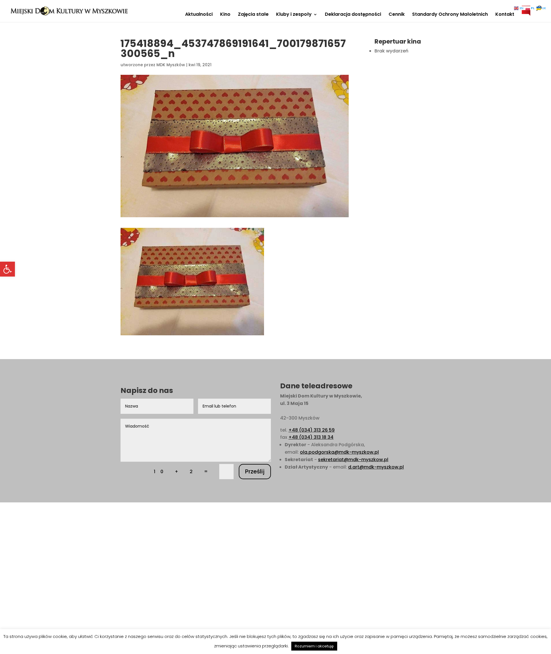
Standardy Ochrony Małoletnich (450, 14)
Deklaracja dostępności (353, 14)
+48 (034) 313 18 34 (310, 437)
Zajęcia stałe (253, 14)
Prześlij (255, 471)
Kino (225, 14)
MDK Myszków (170, 65)
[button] (7, 269)
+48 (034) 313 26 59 (311, 430)
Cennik (397, 14)
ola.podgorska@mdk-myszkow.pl (339, 452)
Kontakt (504, 14)
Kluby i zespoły (294, 14)
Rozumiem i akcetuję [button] (314, 646)
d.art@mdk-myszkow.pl (376, 467)
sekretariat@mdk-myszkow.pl (353, 459)
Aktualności (199, 14)
